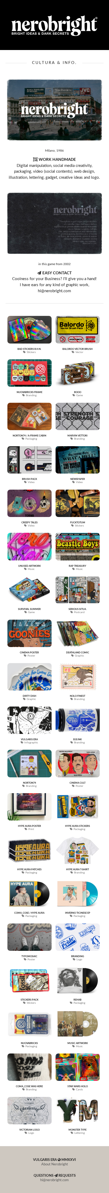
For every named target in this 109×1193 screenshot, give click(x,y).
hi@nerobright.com (54, 1180)
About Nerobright (54, 1164)
